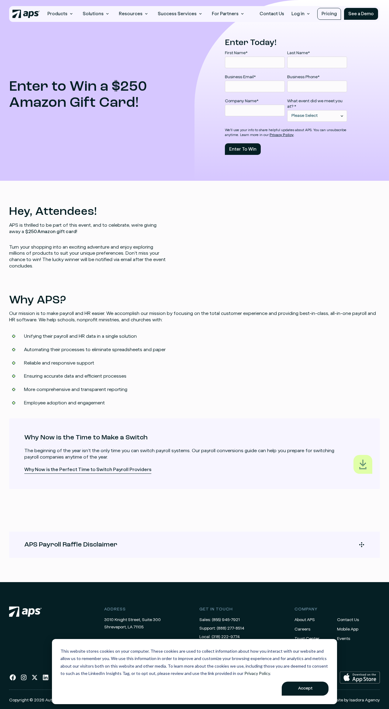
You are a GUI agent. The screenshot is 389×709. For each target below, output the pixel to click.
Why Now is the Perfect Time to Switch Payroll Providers (87, 470)
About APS (304, 620)
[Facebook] (12, 680)
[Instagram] (23, 680)
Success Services (177, 14)
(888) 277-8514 (230, 628)
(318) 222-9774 (226, 637)
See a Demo (361, 14)
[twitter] (34, 680)
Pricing (329, 14)
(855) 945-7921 (226, 620)
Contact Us (272, 14)
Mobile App (347, 629)
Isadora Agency (364, 700)
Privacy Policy (257, 673)
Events (343, 639)
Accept (305, 688)
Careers (302, 629)
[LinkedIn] (45, 680)
